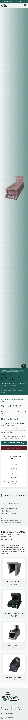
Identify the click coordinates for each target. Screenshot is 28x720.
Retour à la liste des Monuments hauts (12, 400)
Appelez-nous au (14, 1)
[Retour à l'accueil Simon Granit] (5, 6)
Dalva (14, 459)
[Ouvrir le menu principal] (25, 5)
